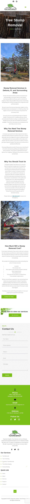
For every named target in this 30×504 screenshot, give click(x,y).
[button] (25, 7)
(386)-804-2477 (16, 196)
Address (15, 411)
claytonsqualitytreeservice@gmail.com (15, 404)
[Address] (15, 408)
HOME (11, 29)
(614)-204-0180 (18, 396)
